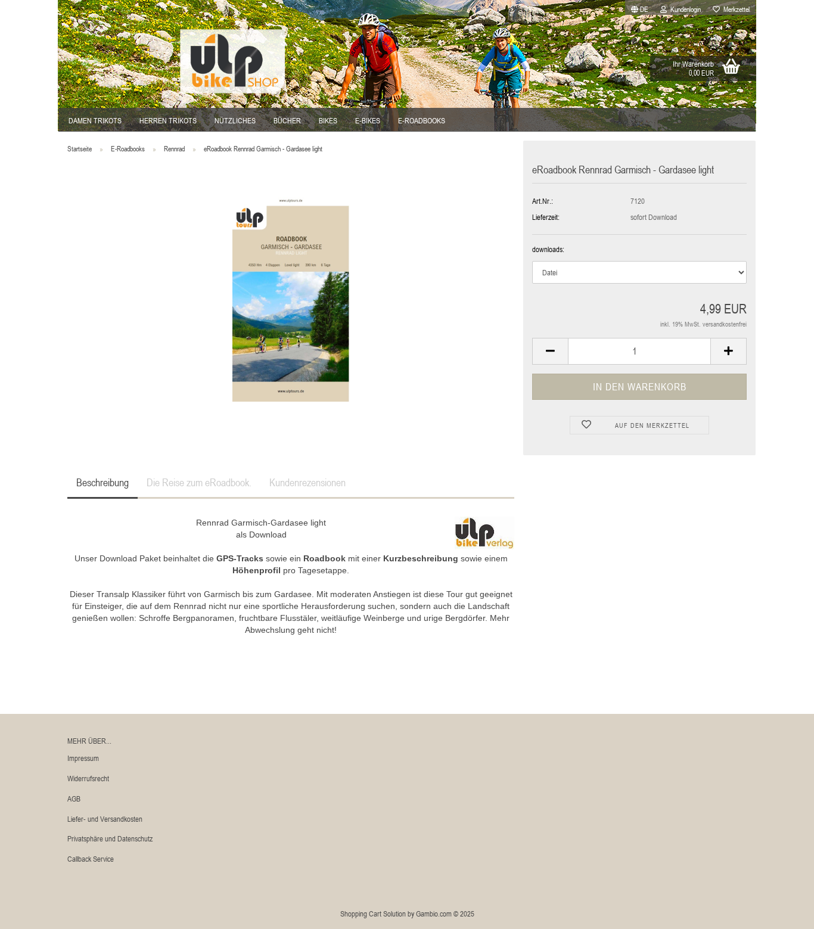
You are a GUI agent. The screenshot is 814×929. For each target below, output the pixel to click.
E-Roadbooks (421, 120)
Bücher (287, 120)
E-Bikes (367, 120)
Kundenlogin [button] (684, 9)
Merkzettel (735, 9)
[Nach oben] (781, 911)
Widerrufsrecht (88, 778)
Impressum (83, 758)
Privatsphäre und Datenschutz (110, 838)
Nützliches (235, 120)
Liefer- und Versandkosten (104, 819)
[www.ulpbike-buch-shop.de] (232, 61)
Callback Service (90, 858)
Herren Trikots (168, 120)
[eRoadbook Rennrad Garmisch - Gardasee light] (291, 296)
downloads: (548, 249)
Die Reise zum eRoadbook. (199, 482)
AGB (73, 798)
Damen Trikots (95, 120)
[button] (639, 7)
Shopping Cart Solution (373, 913)
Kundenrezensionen (307, 482)
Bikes (328, 120)
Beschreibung (102, 482)
